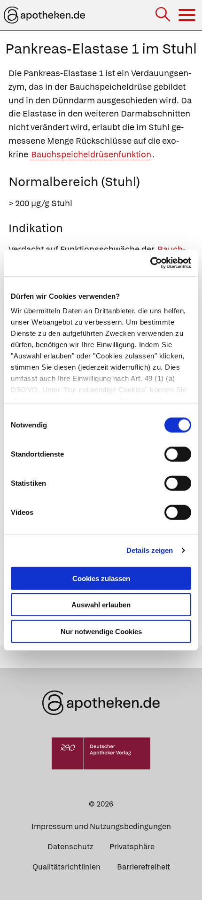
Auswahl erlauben (101, 605)
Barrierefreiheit (143, 867)
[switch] (177, 453)
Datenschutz (70, 847)
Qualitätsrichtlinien (66, 867)
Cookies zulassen (101, 578)
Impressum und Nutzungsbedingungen (101, 826)
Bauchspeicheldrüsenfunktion (91, 154)
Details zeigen (149, 550)
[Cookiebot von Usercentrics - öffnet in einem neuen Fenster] (150, 263)
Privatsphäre (132, 847)
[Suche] (163, 15)
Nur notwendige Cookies (101, 631)
